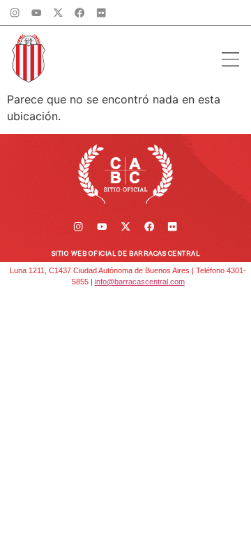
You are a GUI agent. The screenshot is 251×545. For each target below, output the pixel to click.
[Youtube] (36, 13)
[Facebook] (80, 13)
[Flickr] (101, 13)
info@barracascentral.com (140, 281)
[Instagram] (15, 13)
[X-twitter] (58, 13)
